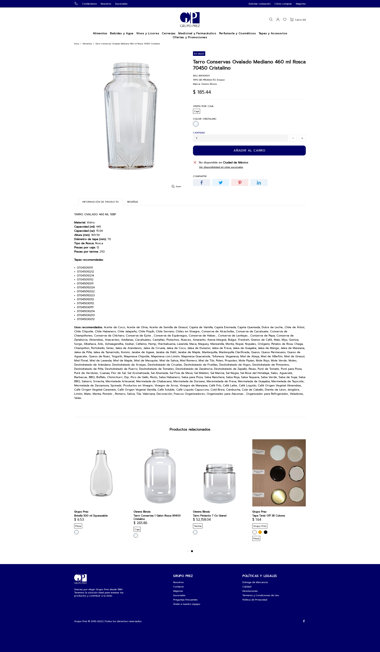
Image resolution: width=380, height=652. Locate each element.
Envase (221, 79)
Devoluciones (250, 591)
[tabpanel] (219, 490)
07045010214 (85, 276)
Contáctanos (89, 3)
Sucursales (121, 3)
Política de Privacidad (254, 599)
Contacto (178, 586)
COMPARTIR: (200, 176)
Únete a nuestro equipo (186, 604)
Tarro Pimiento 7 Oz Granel (209, 515)
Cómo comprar (283, 3)
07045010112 (85, 280)
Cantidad (199, 132)
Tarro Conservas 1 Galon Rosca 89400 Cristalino (157, 517)
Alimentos (87, 43)
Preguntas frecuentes (185, 599)
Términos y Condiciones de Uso (260, 595)
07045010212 (85, 272)
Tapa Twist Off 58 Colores (268, 515)
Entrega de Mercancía (255, 582)
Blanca (254, 532)
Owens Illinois (209, 84)
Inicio (76, 43)
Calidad (246, 586)
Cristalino (195, 123)
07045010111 (85, 268)
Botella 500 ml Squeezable (91, 515)
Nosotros (106, 3)
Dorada (260, 532)
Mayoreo (301, 3)
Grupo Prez (190, 19)
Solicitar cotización (260, 3)
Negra (265, 532)
